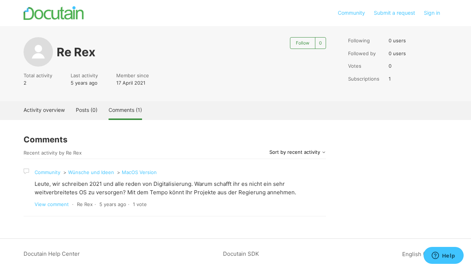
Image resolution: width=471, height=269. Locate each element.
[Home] (54, 13)
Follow (302, 43)
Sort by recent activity (295, 152)
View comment (52, 204)
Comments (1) (125, 110)
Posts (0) (87, 110)
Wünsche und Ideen (91, 172)
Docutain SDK (241, 253)
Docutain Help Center (52, 253)
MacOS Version (139, 172)
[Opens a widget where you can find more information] (443, 256)
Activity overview (44, 110)
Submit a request (394, 13)
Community (351, 13)
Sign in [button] (432, 13)
